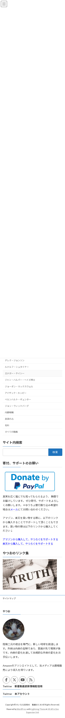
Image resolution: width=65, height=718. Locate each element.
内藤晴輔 (9, 412)
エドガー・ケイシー (14, 373)
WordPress (22, 709)
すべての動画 (11, 432)
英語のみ (9, 419)
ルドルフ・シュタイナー (17, 367)
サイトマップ (9, 598)
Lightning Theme (38, 709)
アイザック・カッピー (15, 392)
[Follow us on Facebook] (6, 679)
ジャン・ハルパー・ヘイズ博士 (20, 380)
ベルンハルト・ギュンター (18, 399)
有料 (7, 425)
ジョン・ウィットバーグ (17, 406)
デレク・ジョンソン (14, 360)
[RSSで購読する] (30, 679)
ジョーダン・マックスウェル (19, 386)
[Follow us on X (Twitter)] (14, 679)
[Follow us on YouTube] (22, 679)
